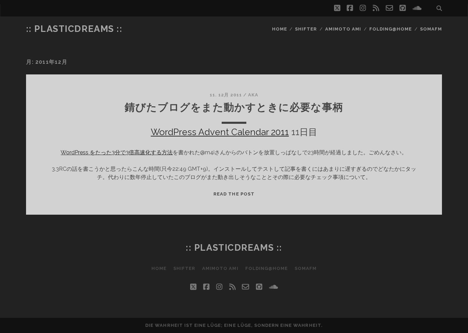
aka (253, 94)
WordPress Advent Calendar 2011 (220, 132)
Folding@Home (390, 29)
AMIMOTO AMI (343, 29)
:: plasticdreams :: (74, 29)
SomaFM (431, 29)
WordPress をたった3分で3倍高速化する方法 (117, 152)
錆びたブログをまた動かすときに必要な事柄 (234, 107)
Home (279, 29)
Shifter (306, 29)
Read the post (234, 194)
